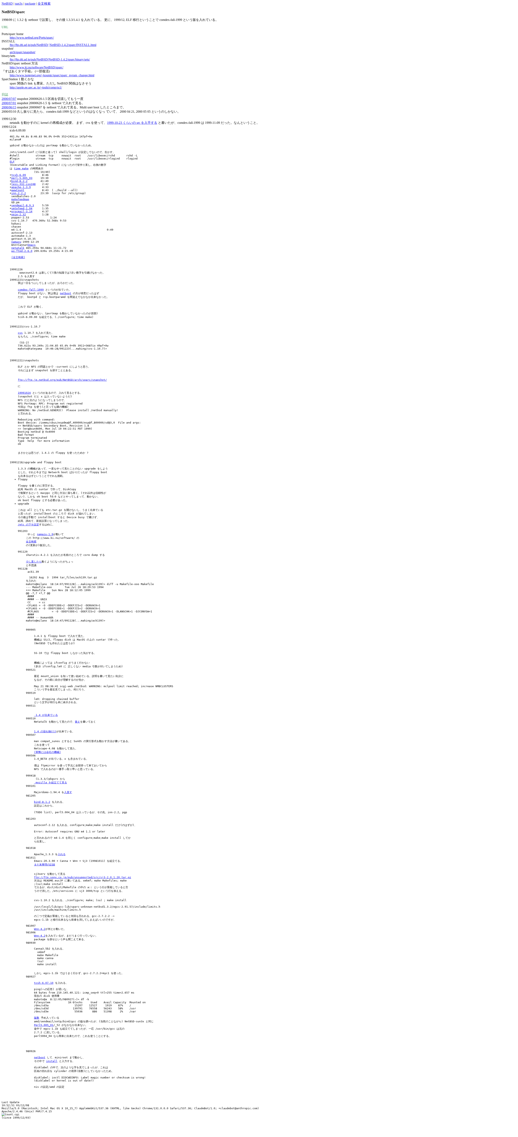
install (51, 1061)
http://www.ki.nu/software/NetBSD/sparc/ (36, 67)
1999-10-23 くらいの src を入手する (132, 122)
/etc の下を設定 (28, 524)
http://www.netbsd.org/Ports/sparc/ (32, 37)
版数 (36, 1017)
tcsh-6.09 (18, 174)
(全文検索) (18, 257)
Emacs (32, 244)
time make (21, 168)
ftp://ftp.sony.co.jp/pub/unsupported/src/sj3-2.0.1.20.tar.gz (82, 877)
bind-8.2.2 (19, 181)
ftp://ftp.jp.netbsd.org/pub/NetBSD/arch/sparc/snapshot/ (62, 379)
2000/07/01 (9, 103)
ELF (12, 161)
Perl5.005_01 (43, 1025)
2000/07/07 (9, 99)
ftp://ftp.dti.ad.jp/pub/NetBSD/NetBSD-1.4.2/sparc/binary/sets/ (50, 59)
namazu (16, 241)
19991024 (24, 392)
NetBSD (7, 3)
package (30, 3)
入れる (62, 854)
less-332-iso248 (23, 184)
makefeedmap (20, 199)
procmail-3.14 (21, 211)
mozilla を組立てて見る (50, 782)
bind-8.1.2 (42, 801)
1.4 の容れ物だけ (45, 731)
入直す (68, 792)
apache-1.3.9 (21, 187)
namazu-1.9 (45, 534)
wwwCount (17, 190)
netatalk (17, 247)
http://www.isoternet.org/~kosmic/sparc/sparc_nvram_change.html (52, 75)
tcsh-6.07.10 (43, 982)
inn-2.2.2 (18, 193)
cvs (20, 332)
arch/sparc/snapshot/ (22, 52)
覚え (77, 721)
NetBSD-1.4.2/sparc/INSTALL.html (72, 45)
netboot (65, 293)
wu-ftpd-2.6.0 (21, 250)
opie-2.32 (18, 214)
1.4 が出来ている (46, 715)
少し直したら (34, 561)
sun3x (19, 3)
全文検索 (44, 3)
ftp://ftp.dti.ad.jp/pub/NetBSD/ (29, 45)
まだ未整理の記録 (44, 864)
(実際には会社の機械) (47, 752)
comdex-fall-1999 (31, 289)
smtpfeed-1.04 (21, 208)
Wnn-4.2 (39, 929)
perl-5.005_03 (21, 178)
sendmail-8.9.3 (22, 205)
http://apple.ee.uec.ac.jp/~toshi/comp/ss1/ (36, 87)
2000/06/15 (9, 107)
